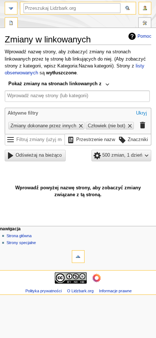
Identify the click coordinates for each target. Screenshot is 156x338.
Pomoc (144, 36)
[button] (141, 114)
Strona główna (19, 236)
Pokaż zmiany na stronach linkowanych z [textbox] (55, 83)
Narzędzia (145, 23)
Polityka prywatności (43, 291)
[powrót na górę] (78, 256)
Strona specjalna (11, 23)
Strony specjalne (21, 242)
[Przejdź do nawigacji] (11, 8)
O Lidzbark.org (80, 291)
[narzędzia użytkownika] (145, 8)
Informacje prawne (115, 291)
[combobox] (59, 84)
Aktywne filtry (23, 113)
